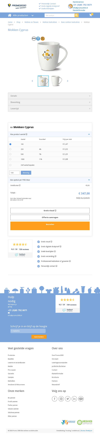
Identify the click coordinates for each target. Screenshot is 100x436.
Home (10, 22)
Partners (55, 381)
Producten (11, 355)
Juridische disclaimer (59, 366)
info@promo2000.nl (80, 8)
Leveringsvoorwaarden (59, 363)
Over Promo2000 (58, 355)
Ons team (55, 359)
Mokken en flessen (31, 22)
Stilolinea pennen (13, 412)
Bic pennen (11, 398)
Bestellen (11, 359)
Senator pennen (13, 409)
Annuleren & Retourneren (16, 385)
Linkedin (74, 399)
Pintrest (61, 399)
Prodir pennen (12, 401)
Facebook (54, 399)
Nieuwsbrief (56, 385)
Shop (18, 22)
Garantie (11, 374)
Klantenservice (78, 2)
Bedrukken (11, 381)
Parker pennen (13, 405)
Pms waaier (12, 370)
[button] (68, 81)
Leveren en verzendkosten (16, 363)
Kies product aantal (18, 134)
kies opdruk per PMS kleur (20, 180)
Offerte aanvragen (50, 217)
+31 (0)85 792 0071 (82, 5)
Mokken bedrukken (50, 22)
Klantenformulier (79, 10)
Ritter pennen (12, 416)
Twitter (67, 399)
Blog (81, 399)
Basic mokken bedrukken (70, 22)
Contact (54, 370)
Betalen (10, 366)
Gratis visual (49, 211)
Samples (11, 377)
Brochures (55, 377)
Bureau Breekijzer (86, 430)
